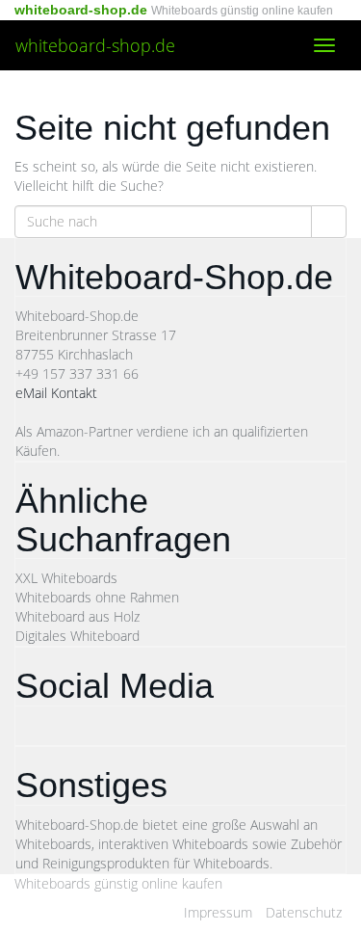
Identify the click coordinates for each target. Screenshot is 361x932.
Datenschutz (304, 912)
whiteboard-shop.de (95, 45)
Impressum (218, 912)
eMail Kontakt (56, 393)
